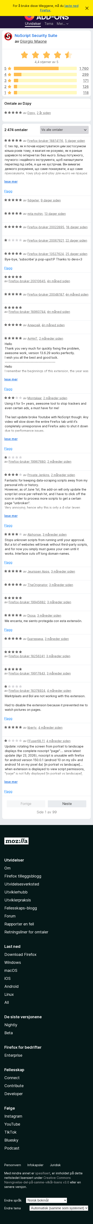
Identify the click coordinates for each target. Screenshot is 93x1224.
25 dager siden (76, 254)
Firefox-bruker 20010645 (27, 281)
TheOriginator (37, 585)
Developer (13, 1093)
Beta (8, 1033)
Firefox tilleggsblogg (22, 876)
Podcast (11, 1148)
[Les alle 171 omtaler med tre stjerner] (45, 80)
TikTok (10, 1132)
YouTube (12, 1124)
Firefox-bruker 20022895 (45, 227)
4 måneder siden (59, 690)
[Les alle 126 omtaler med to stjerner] (45, 86)
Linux (9, 994)
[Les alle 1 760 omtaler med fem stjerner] (45, 68)
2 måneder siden (51, 338)
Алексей (33, 325)
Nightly (10, 1025)
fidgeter (33, 200)
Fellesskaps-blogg (20, 908)
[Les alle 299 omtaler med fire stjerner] (45, 74)
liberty (32, 727)
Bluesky (11, 1140)
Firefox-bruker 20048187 (45, 294)
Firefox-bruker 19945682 (27, 602)
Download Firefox (20, 954)
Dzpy (31, 113)
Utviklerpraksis (17, 900)
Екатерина (35, 639)
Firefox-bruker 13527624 (45, 254)
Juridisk (55, 1165)
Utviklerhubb (15, 892)
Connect (12, 1077)
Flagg (8, 191)
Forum (10, 916)
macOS (10, 970)
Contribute (14, 1085)
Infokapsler (35, 1165)
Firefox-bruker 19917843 (27, 673)
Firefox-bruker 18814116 (45, 141)
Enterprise (13, 1055)
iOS (7, 978)
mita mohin (35, 213)
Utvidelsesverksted (21, 884)
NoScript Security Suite (36, 35)
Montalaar (34, 398)
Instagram (13, 1116)
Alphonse (34, 534)
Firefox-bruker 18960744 (27, 312)
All (6, 1002)
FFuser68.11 (36, 741)
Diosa (31, 615)
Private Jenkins (38, 475)
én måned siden (58, 281)
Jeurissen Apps (38, 571)
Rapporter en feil (19, 924)
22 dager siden (76, 240)
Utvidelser (33, 23)
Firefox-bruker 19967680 (27, 461)
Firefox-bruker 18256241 (27, 656)
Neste (67, 803)
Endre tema (12, 1208)
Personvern (12, 1165)
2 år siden (44, 113)
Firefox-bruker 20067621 (45, 240)
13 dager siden (55, 213)
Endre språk (13, 1200)
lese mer (11, 181)
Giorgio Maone (33, 41)
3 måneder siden (55, 534)
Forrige (26, 803)
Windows (12, 962)
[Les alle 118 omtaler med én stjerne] (45, 92)
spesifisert (42, 1173)
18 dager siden (77, 227)
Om (7, 868)
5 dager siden (75, 141)
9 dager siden (51, 200)
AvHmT (32, 338)
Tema (48, 23)
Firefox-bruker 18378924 (27, 690)
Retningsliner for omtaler (26, 932)
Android (11, 986)
